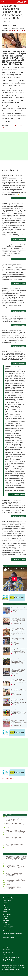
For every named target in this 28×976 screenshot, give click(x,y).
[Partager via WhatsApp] (19, 30)
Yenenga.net (7, 909)
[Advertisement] (14, 146)
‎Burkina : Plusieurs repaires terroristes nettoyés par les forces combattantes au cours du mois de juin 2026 (19, 650)
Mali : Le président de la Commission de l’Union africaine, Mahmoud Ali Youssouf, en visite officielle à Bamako (18, 671)
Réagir (14, 611)
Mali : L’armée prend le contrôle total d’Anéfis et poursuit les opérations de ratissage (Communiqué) (18, 711)
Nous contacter (6, 949)
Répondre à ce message (18, 198)
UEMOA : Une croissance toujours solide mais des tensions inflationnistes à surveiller (15, 886)
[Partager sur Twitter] (14, 30)
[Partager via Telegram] (22, 30)
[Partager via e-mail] (9, 30)
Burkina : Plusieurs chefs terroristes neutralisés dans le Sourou (19, 609)
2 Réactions (16, 623)
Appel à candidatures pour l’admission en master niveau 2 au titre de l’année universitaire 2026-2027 (16, 832)
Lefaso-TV (6, 902)
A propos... (6, 916)
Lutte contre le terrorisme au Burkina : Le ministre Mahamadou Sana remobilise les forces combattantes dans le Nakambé (18, 662)
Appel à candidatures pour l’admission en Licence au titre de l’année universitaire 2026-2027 (15, 839)
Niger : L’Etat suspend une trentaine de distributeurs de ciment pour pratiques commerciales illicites (18, 619)
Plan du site (6, 922)
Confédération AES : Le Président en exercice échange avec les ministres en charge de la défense (19, 721)
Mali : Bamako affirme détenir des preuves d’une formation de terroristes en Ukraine (18, 691)
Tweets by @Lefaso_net (8, 778)
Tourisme (6, 906)
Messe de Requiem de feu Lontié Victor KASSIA (15, 845)
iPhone (8, 955)
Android (4, 955)
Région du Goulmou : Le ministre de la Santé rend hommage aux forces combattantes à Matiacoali (18, 681)
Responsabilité (7, 928)
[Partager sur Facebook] (12, 30)
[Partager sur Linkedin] (17, 30)
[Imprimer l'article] (24, 30)
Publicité (6, 918)
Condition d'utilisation (9, 926)
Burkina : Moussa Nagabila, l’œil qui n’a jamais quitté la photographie (16, 879)
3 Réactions (16, 694)
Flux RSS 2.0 (7, 924)
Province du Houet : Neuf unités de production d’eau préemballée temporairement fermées (16, 873)
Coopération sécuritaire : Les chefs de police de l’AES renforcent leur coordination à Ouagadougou (18, 641)
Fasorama (6, 904)
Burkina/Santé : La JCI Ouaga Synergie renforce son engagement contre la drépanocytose (18, 701)
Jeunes (5, 911)
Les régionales (7, 900)
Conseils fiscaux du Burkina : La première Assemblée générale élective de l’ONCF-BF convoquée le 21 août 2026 (16, 818)
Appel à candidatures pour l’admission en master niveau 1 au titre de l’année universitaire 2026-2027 (16, 825)
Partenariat (6, 920)
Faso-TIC (6, 907)
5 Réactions (16, 715)
